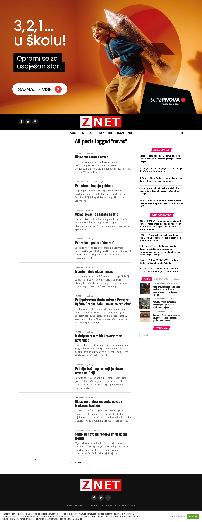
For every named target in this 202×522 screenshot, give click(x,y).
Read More (8, 519)
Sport (111, 133)
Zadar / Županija (77, 133)
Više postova (75, 462)
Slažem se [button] (193, 516)
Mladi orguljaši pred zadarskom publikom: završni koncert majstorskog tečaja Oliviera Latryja (160, 159)
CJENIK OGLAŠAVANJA (127, 505)
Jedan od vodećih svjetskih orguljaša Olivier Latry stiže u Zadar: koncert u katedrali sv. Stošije (160, 191)
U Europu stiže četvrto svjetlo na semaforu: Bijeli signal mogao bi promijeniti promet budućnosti (160, 238)
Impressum (111, 505)
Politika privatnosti (76, 505)
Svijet (101, 133)
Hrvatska (91, 133)
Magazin (120, 133)
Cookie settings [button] (178, 516)
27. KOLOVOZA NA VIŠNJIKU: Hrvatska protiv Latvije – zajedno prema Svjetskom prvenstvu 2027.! (161, 203)
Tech (130, 133)
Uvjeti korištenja (95, 505)
